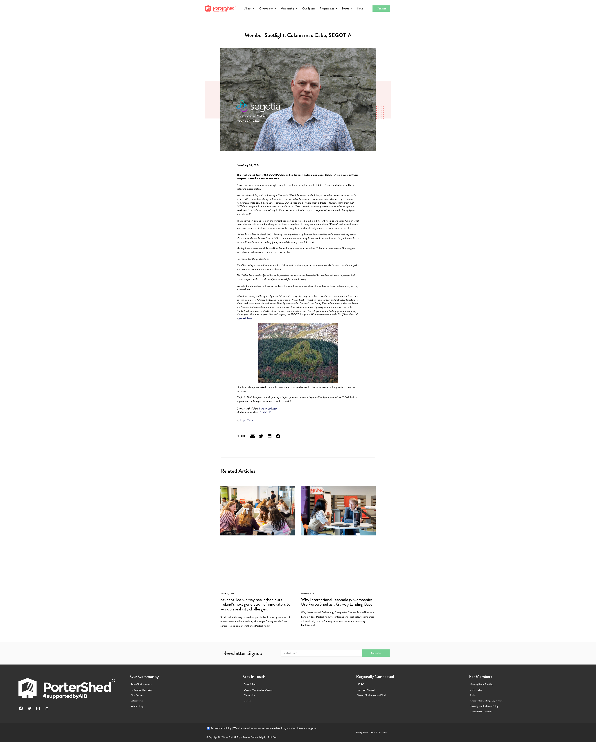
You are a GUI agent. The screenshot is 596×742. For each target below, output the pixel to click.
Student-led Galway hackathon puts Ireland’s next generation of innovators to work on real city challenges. (255, 604)
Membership (287, 8)
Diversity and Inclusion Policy (484, 706)
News (360, 8)
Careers (247, 701)
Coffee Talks (476, 690)
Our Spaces (308, 8)
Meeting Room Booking (481, 684)
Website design (257, 737)
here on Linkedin (268, 408)
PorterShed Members (141, 684)
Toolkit (473, 695)
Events (345, 8)
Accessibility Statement (481, 711)
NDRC (360, 684)
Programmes (327, 8)
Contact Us (249, 695)
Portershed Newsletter (141, 690)
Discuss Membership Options (258, 690)
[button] (252, 436)
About (247, 8)
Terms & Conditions (378, 732)
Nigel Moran (247, 420)
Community (266, 8)
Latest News (137, 701)
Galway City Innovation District (372, 695)
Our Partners (137, 695)
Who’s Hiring (137, 706)
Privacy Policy (362, 732)
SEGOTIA (266, 412)
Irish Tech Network (366, 690)
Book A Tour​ (250, 684)
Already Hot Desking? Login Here (486, 701)
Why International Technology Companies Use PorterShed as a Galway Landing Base (336, 602)
